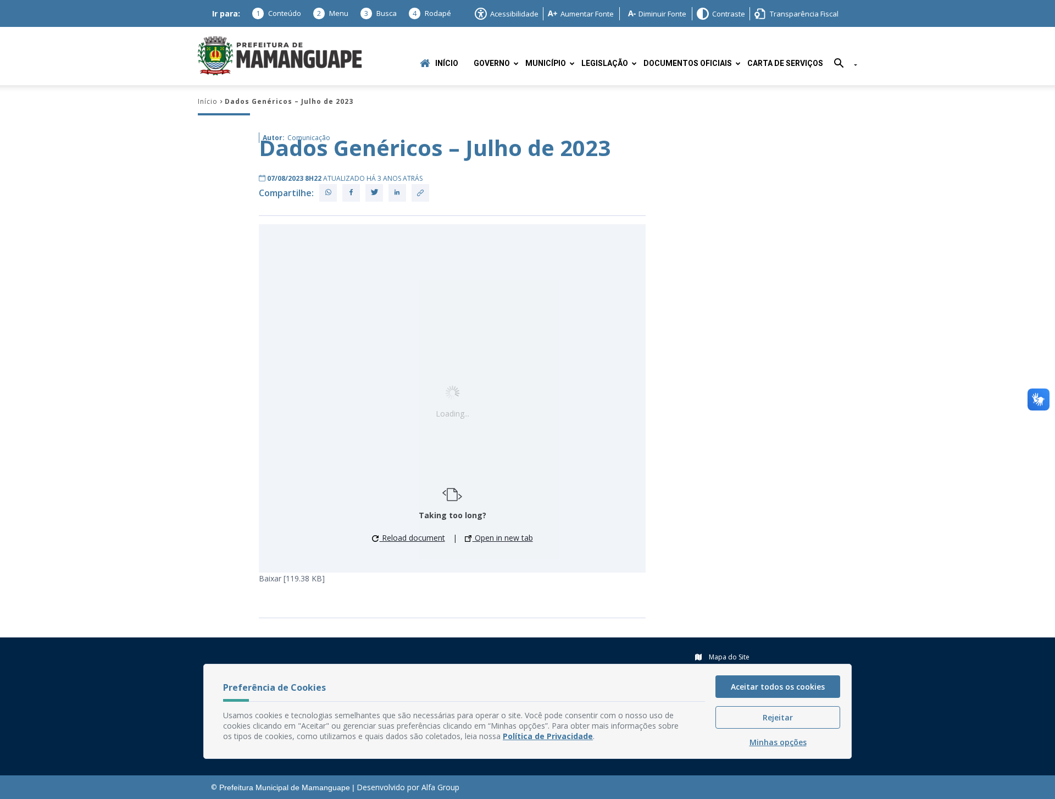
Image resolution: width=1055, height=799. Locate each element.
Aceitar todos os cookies (778, 686)
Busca (380, 13)
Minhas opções (778, 742)
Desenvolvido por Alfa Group (408, 787)
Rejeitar (778, 717)
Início (446, 63)
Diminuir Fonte (662, 14)
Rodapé (432, 13)
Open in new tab (503, 537)
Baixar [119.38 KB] (292, 578)
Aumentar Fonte (587, 14)
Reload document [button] (412, 537)
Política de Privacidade (548, 736)
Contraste (728, 14)
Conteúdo (278, 13)
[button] (841, 65)
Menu (332, 13)
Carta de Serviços (785, 63)
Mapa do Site (728, 657)
